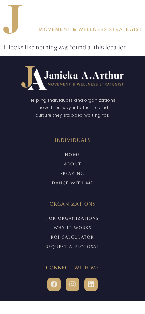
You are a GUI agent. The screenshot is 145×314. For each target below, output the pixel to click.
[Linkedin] (91, 284)
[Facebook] (54, 284)
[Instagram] (72, 284)
